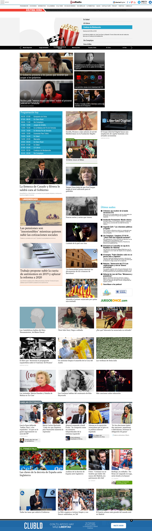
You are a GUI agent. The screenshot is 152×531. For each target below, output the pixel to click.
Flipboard (132, 2)
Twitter (130, 2)
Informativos (42, 6)
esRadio (76, 2)
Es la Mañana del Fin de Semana (60, 47)
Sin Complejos (81, 6)
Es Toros (108, 47)
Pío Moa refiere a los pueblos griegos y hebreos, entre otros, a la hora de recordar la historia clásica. (117, 222)
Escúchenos (33, 6)
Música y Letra (76, 47)
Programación (24, 6)
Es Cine (124, 47)
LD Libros (86, 23)
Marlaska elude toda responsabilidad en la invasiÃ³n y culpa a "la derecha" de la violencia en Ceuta (88, 10)
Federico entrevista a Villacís (121, 435)
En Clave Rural (38, 119)
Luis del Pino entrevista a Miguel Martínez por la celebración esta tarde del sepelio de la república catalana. (117, 249)
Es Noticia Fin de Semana (42, 131)
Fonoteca (121, 6)
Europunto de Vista (40, 116)
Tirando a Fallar (92, 47)
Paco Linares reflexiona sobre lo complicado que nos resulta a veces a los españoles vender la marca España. (117, 230)
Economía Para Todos (41, 133)
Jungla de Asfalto (43, 47)
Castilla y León (106, 6)
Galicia (98, 6)
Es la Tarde (59, 6)
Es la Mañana (51, 6)
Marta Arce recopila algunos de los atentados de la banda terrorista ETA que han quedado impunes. (117, 214)
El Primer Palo (91, 6)
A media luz (129, 6)
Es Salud (86, 20)
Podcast (114, 6)
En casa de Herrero (69, 6)
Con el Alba (87, 44)
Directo (144, 2)
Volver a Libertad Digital (119, 2)
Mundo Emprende (27, 47)
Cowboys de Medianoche (51, 32)
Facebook (127, 2)
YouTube (134, 2)
